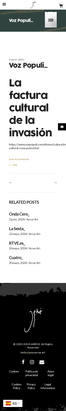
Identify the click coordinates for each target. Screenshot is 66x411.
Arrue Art (13, 159)
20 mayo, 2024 (18, 248)
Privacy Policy (31, 386)
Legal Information (47, 386)
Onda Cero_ (19, 214)
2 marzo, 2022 (16, 59)
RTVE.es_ (17, 243)
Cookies (14, 371)
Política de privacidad (31, 373)
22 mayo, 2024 (18, 234)
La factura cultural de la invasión (30, 108)
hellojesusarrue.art (33, 352)
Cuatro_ (16, 257)
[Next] (45, 183)
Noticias (25, 159)
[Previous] (21, 183)
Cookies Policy (16, 386)
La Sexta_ (17, 228)
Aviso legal (50, 373)
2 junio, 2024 (16, 219)
